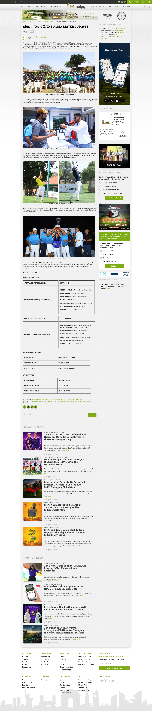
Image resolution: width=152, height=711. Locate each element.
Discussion (26, 667)
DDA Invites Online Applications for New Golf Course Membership (64, 587)
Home (24, 22)
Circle (62, 657)
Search (148, 6)
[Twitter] (28, 407)
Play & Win (120, 32)
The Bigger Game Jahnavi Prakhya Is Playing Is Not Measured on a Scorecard (65, 568)
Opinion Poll (83, 690)
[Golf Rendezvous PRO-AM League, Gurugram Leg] (105, 122)
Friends (62, 659)
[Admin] (24, 38)
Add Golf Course (85, 662)
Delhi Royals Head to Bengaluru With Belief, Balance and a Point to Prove (65, 608)
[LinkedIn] (32, 407)
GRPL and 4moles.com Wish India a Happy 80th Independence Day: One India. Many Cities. (64, 532)
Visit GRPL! (112, 288)
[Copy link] (36, 407)
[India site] (119, 2)
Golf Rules (45, 659)
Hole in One (136, 2)
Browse (25, 680)
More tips (116, 34)
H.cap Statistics (66, 667)
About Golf (45, 657)
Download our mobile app (111, 656)
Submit (114, 266)
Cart (144, 6)
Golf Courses (97, 7)
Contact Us (82, 688)
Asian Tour (47, 480)
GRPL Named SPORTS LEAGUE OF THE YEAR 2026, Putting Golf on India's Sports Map (63, 507)
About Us (82, 685)
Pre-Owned (27, 685)
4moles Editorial (49, 22)
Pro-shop (113, 7)
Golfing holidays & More (119, 28)
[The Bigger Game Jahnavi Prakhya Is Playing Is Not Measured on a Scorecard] (32, 572)
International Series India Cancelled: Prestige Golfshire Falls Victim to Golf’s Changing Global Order (64, 485)
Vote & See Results (114, 198)
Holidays (126, 7)
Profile (62, 664)
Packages (45, 680)
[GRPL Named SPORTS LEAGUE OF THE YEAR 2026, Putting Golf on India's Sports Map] (32, 511)
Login (5, 2)
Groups (62, 662)
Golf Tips (44, 664)
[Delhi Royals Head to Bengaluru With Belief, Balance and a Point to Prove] (32, 613)
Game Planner (65, 693)
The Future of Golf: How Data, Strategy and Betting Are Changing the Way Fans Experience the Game (64, 630)
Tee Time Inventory (86, 664)
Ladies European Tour (50, 457)
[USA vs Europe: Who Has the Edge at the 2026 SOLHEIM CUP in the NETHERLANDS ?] (32, 466)
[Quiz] (130, 2)
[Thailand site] (122, 2)
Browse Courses (84, 657)
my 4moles (56, 7)
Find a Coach (46, 662)
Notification (64, 685)
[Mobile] (149, 2)
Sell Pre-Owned (28, 688)
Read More (65, 450)
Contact (19, 2)
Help (25, 2)
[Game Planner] (143, 2)
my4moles (76, 6)
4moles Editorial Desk (40, 37)
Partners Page (65, 670)
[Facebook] (24, 407)
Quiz (61, 680)
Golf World (26, 7)
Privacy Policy (84, 680)
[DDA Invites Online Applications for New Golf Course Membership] (32, 592)
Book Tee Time (84, 659)
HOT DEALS (27, 682)
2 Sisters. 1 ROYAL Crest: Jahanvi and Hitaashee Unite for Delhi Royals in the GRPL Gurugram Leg (65, 437)
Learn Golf (41, 7)
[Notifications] (125, 2)
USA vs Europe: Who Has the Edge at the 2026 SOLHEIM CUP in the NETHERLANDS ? (64, 462)
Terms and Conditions (87, 682)
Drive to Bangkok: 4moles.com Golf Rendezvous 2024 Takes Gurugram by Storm (58, 399)
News (39, 22)
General (46, 625)
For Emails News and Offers (111, 660)
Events (25, 662)
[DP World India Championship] (123, 134)
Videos (25, 659)
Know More (119, 30)
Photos (25, 657)
